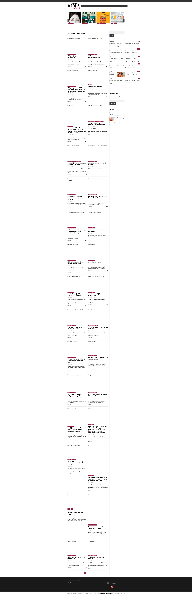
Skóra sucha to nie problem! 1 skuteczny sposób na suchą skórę (76, 360)
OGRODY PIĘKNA (109, 585)
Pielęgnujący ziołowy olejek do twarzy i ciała (77, 557)
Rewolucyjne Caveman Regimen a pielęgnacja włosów (77, 163)
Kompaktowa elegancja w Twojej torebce (117, 25)
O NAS (107, 580)
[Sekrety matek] (121, 52)
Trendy (111, 63)
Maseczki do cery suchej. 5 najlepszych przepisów (75, 395)
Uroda (69, 23)
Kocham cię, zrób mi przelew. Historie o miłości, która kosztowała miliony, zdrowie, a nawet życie (119, 124)
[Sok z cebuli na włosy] (121, 60)
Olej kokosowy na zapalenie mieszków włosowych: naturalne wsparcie (77, 197)
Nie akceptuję (108, 593)
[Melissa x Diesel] (128, 67)
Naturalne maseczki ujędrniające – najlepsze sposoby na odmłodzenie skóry (77, 231)
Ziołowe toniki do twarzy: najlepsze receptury (95, 56)
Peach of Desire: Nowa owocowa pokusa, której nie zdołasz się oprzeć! (119, 118)
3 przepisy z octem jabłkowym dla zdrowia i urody (76, 327)
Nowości (115, 23)
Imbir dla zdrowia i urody (95, 262)
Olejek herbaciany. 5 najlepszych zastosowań (98, 327)
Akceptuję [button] (103, 593)
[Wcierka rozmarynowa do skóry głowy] (136, 60)
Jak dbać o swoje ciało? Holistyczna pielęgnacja (74, 294)
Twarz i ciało (99, 121)
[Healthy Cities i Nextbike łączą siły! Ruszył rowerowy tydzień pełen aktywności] (113, 82)
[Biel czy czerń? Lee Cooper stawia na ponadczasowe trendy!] (136, 67)
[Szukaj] (123, 1)
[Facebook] (117, 1)
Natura (69, 54)
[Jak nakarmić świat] (136, 52)
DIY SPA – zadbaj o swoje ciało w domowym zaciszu (98, 358)
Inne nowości (85, 23)
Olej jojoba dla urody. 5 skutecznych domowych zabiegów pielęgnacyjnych (75, 429)
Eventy (111, 78)
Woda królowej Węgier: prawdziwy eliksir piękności (96, 123)
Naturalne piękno (73, 54)
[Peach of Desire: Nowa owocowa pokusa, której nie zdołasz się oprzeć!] (121, 74)
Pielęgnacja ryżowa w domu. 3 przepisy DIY (76, 56)
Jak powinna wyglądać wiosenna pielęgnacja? (98, 230)
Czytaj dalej (69, 66)
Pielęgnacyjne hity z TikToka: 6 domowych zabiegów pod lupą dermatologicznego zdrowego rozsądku (77, 90)
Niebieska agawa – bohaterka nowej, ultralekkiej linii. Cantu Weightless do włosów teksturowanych (74, 26)
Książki (98, 23)
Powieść (101, 23)
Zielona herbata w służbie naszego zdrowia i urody (75, 262)
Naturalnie (90, 84)
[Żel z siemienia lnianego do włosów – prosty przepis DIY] (128, 60)
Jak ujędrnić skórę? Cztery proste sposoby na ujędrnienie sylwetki (76, 462)
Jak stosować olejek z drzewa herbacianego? (97, 294)
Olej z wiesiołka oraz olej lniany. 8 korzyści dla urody (97, 395)
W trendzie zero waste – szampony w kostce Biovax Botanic (75, 512)
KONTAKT (108, 582)
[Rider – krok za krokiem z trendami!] (121, 67)
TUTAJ (123, 593)
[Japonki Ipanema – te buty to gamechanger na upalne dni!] (113, 67)
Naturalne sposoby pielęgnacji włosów (97, 163)
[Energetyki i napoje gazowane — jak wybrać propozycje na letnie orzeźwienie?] (128, 45)
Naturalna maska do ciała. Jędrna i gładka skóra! (96, 527)
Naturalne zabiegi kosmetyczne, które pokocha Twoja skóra (97, 197)
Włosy (72, 23)
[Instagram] (121, 1)
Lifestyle (89, 23)
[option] (75, 20)
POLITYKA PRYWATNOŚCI (111, 583)
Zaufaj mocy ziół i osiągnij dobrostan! (96, 87)
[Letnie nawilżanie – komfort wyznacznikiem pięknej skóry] (128, 74)
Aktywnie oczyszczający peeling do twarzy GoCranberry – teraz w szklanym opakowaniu (97, 479)
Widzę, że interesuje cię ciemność (102, 25)
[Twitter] (119, 1)
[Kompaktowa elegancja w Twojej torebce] (113, 74)
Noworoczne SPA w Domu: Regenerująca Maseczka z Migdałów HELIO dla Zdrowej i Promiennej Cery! (77, 130)
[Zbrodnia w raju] (128, 52)
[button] (68, 20)
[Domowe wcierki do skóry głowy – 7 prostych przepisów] (113, 60)
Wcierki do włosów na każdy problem (96, 557)
